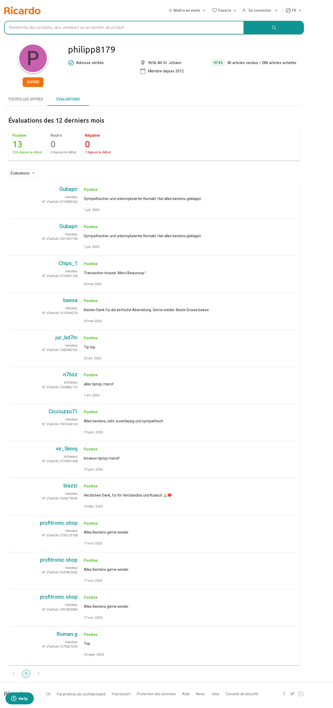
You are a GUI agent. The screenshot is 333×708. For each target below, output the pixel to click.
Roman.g (67, 634)
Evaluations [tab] (68, 99)
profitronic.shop (59, 523)
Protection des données (156, 694)
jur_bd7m (66, 337)
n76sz (70, 374)
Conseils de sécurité (242, 694)
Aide (186, 694)
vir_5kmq (67, 449)
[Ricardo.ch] (22, 10)
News (200, 694)
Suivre (33, 82)
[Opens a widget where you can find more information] (19, 698)
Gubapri (68, 189)
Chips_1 (68, 263)
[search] (274, 27)
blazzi (70, 486)
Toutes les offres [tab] (25, 99)
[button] (188, 10)
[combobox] (124, 27)
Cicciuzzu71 (63, 411)
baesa (70, 300)
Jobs (215, 694)
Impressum (121, 694)
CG (48, 694)
